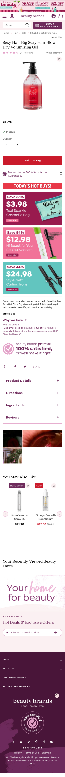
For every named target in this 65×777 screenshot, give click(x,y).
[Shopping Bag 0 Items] (60, 16)
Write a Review (54, 52)
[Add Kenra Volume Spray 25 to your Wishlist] (27, 485)
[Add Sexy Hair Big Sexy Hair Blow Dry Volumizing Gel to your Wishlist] (59, 59)
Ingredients (15, 405)
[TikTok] (44, 742)
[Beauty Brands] (32, 16)
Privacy (18, 752)
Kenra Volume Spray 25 (19, 517)
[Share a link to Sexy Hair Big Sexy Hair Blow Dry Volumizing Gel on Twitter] (25, 367)
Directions (14, 393)
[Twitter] (28, 742)
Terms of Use (32, 752)
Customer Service (14, 677)
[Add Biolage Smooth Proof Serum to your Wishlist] (53, 485)
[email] (52, 742)
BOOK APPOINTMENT (50, 25)
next (59, 514)
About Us (9, 668)
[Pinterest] (36, 742)
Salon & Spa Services (16, 686)
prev (5, 514)
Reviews (12, 417)
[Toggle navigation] (4, 16)
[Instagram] (21, 742)
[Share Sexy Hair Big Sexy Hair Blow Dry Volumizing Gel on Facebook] (15, 367)
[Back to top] (57, 695)
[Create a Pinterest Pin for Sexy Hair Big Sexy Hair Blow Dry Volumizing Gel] (5, 367)
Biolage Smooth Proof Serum (46, 517)
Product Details (18, 380)
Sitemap (46, 752)
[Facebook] (13, 742)
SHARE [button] (36, 366)
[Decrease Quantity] (18, 144)
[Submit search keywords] (27, 25)
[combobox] (17, 25)
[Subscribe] (55, 632)
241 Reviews (26, 52)
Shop (6, 659)
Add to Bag (32, 160)
